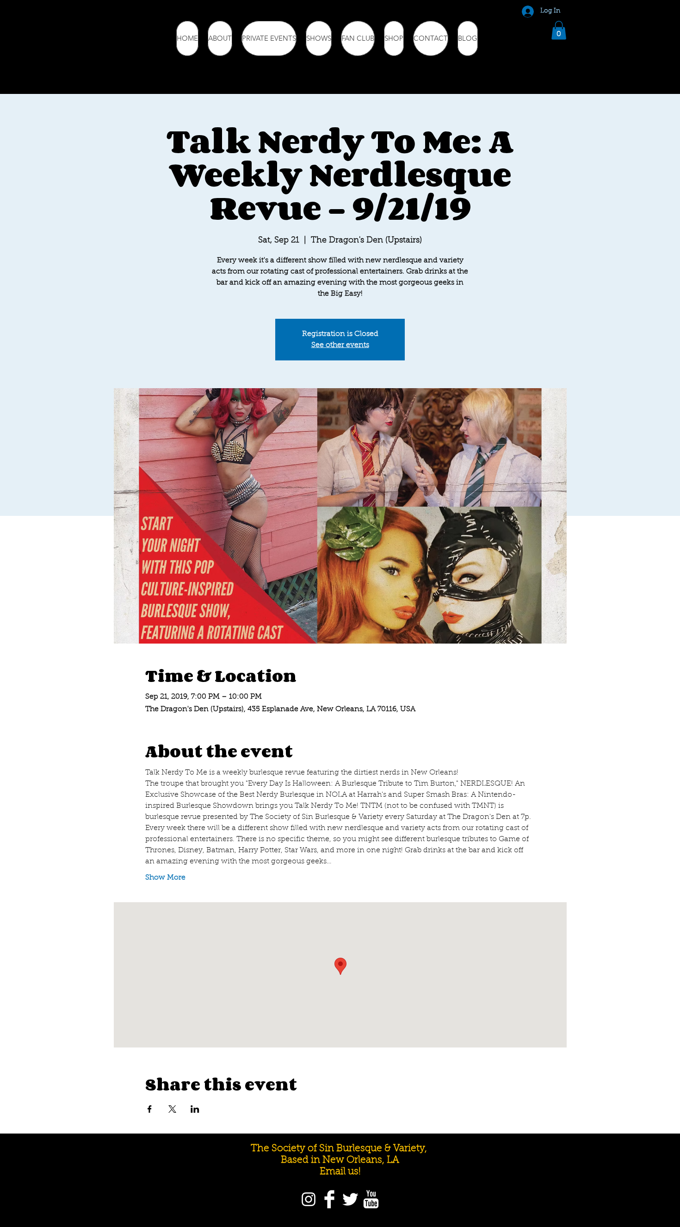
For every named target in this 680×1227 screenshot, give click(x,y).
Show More (165, 877)
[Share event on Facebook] (149, 1109)
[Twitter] (350, 1199)
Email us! (340, 1172)
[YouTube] (371, 1199)
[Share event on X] (172, 1109)
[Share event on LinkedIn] (195, 1109)
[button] (559, 30)
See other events (340, 345)
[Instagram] (308, 1199)
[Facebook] (329, 1199)
